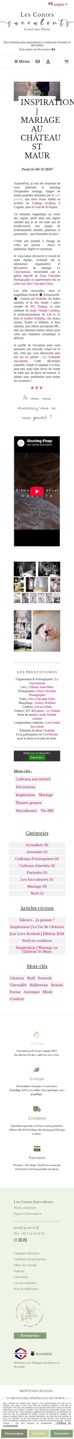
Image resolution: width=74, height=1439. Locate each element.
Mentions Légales (35, 1391)
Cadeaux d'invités (26, 1253)
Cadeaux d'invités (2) (37, 866)
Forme (15, 992)
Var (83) (47, 811)
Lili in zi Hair (43, 706)
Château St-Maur (43, 203)
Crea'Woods (50, 734)
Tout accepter (61, 1433)
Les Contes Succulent (32, 1202)
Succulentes (26, 811)
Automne (32, 992)
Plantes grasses (29, 803)
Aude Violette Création (44, 310)
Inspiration (25, 795)
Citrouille (18, 985)
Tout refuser (39, 1433)
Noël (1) (37, 893)
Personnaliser (14, 1433)
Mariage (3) (37, 886)
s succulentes (26, 1283)
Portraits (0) (37, 873)
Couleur (17, 999)
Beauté (57, 985)
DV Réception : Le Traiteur (43, 710)
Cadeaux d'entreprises (30, 1259)
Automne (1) (37, 852)
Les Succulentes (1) (37, 879)
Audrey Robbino (45, 703)
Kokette (49, 730)
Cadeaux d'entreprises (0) (37, 859)
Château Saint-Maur (40, 687)
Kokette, (42, 298)
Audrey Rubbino (34, 318)
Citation (17, 978)
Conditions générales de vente (36, 1398)
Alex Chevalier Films (39, 283)
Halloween (39, 985)
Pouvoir (45, 978)
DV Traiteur (39, 306)
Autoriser (37, 757)
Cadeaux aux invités (33, 779)
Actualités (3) (37, 845)
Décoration (25, 787)
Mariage (46, 795)
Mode (47, 992)
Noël (31, 978)
